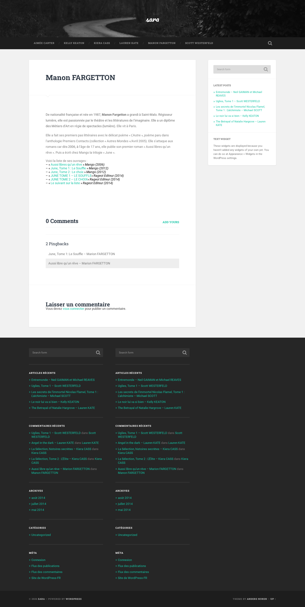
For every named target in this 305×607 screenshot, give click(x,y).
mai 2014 (37, 510)
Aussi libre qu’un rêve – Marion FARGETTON (79, 263)
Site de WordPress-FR (46, 578)
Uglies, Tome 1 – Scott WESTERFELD (238, 101)
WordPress (74, 598)
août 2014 (38, 498)
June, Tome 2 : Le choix (67, 172)
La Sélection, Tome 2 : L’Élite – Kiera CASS (59, 459)
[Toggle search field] (270, 43)
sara (152, 18)
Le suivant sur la (62, 183)
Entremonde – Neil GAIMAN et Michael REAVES (63, 380)
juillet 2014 (38, 504)
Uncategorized (41, 535)
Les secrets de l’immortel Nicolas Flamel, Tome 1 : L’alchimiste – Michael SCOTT (240, 108)
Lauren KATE (129, 43)
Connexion (38, 560)
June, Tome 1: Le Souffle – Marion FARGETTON (81, 254)
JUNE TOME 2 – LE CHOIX (69, 179)
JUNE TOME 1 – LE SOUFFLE (71, 175)
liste (77, 183)
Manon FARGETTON (162, 43)
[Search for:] (242, 69)
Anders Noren (257, 598)
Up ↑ (273, 598)
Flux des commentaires (46, 572)
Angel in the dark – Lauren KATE (52, 443)
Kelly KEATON (74, 43)
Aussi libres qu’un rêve (66, 164)
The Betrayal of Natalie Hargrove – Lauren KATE (63, 408)
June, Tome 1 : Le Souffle (68, 168)
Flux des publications (45, 566)
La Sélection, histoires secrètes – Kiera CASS (61, 449)
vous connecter (73, 308)
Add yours (171, 222)
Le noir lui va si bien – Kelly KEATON (237, 115)
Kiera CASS (102, 43)
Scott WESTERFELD (199, 43)
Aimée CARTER (44, 43)
